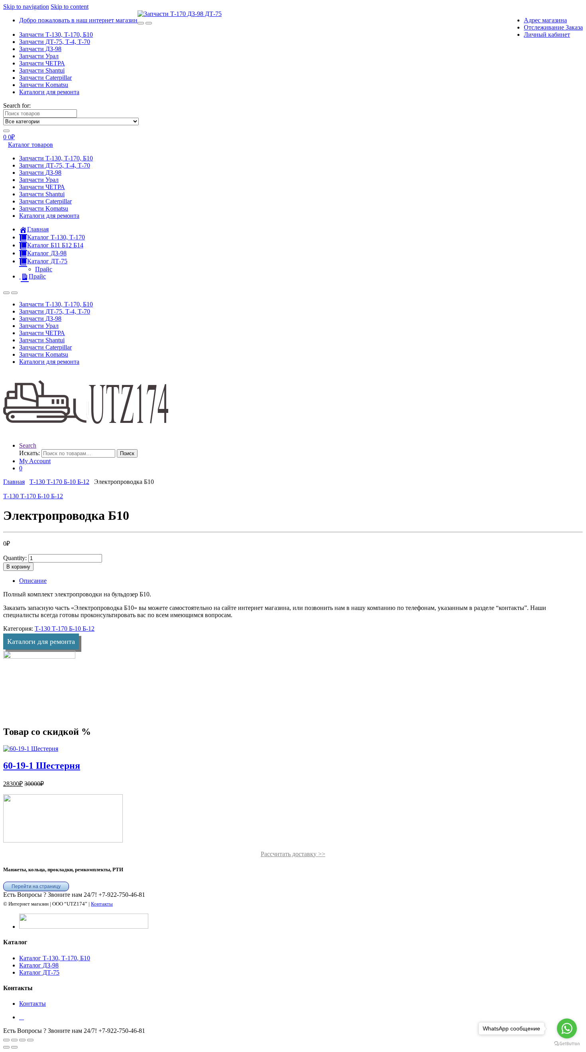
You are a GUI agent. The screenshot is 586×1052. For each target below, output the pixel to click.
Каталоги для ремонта (49, 92)
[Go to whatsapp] (567, 1028)
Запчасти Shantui (42, 70)
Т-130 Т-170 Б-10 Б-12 (59, 481)
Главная (14, 481)
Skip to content (69, 6)
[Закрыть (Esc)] (30, 1040)
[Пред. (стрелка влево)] (6, 1047)
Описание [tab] (33, 580)
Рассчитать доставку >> (293, 854)
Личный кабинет (547, 34)
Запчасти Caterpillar (45, 77)
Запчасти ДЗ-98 (40, 48)
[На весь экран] (14, 1040)
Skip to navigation (26, 6)
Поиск (127, 453)
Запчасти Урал (39, 56)
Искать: (29, 453)
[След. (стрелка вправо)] (14, 1047)
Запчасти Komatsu (43, 84)
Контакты (102, 904)
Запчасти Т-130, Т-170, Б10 (56, 34)
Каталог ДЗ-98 (39, 965)
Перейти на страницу (36, 886)
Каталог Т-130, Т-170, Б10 (54, 958)
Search (27, 445)
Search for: (17, 105)
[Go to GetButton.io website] (567, 1043)
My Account (35, 461)
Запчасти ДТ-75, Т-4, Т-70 (54, 41)
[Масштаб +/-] (6, 1040)
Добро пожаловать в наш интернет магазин (78, 20)
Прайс (43, 269)
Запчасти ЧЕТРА (42, 63)
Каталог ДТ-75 (39, 972)
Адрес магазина (545, 20)
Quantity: (15, 558)
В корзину (18, 567)
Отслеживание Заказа (553, 27)
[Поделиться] (22, 1040)
